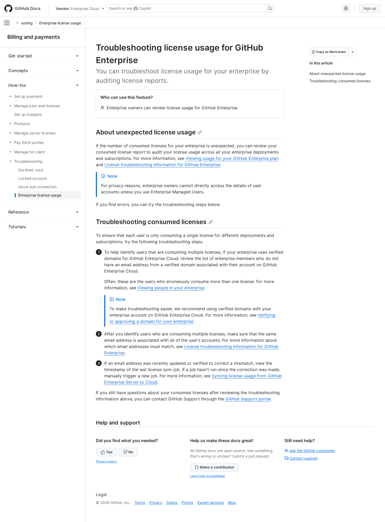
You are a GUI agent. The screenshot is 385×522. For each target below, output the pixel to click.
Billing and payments (33, 37)
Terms (140, 502)
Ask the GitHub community (312, 450)
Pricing (187, 502)
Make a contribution (217, 467)
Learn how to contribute (207, 476)
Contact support (304, 458)
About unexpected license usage (146, 132)
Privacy (155, 502)
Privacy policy (106, 461)
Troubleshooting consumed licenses (151, 222)
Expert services (210, 502)
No (130, 452)
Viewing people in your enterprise (171, 287)
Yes (109, 452)
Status (171, 502)
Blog (232, 502)
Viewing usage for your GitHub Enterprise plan (232, 158)
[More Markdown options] (352, 52)
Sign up (369, 8)
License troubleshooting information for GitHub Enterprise (162, 164)
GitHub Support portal (248, 398)
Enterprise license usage (60, 23)
